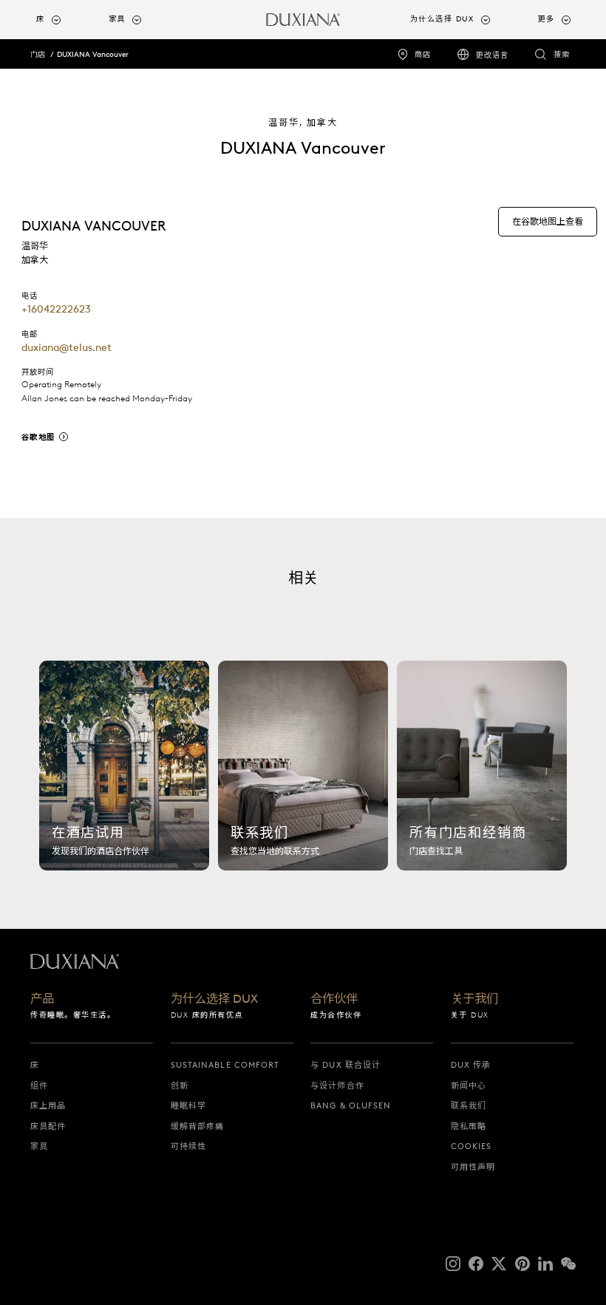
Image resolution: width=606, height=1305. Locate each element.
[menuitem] (66, 19)
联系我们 (468, 1105)
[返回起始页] (303, 19)
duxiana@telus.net (66, 347)
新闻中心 (468, 1085)
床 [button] (40, 19)
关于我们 (474, 999)
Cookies (471, 1146)
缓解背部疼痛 (198, 1126)
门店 (37, 54)
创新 (179, 1085)
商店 (423, 54)
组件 (39, 1085)
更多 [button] (546, 19)
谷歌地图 (38, 437)
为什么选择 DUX (214, 999)
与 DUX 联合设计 (345, 1065)
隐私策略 (468, 1126)
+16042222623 (56, 309)
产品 (42, 999)
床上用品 (48, 1105)
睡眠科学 (188, 1105)
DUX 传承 (471, 1065)
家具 (39, 1146)
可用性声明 (473, 1167)
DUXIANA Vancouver (93, 54)
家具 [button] (117, 19)
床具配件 (48, 1126)
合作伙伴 (334, 999)
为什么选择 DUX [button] (442, 19)
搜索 (562, 54)
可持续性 (188, 1146)
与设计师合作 (337, 1085)
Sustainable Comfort (225, 1065)
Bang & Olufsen (350, 1105)
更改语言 (492, 55)
